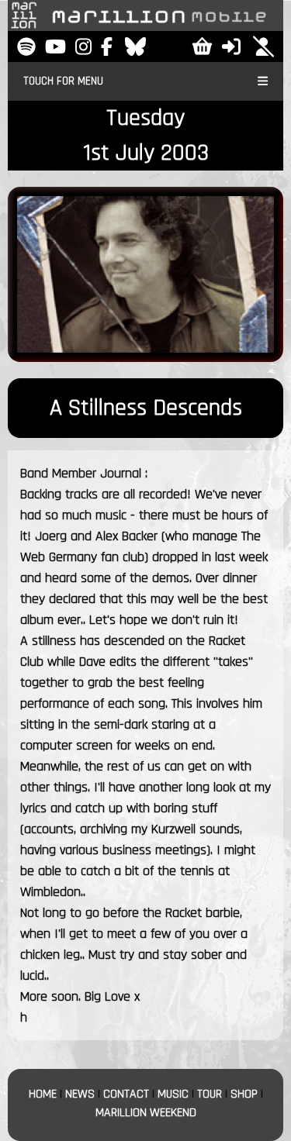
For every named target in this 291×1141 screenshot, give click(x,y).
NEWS (80, 1094)
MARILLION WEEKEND (145, 1113)
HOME (43, 1094)
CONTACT (126, 1094)
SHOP (244, 1094)
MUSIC (173, 1094)
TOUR (209, 1094)
